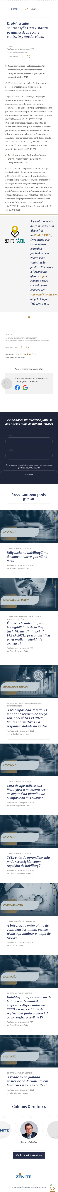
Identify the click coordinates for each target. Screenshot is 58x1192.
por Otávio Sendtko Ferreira (17, 1093)
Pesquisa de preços (25, 341)
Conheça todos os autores (29, 1155)
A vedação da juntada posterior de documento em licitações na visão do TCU (27, 1081)
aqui (42, 276)
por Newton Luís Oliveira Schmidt (19, 734)
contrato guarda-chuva (15, 338)
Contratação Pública (15, 548)
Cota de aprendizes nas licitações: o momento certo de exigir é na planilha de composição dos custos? (27, 792)
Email (11, 450)
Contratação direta (15, 616)
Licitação (28, 548)
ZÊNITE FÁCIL (42, 235)
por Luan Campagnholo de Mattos (20, 873)
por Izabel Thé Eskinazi (15, 945)
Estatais (10, 46)
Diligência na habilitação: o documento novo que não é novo (27, 557)
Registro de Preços (14, 706)
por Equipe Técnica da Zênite (17, 52)
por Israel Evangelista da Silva (18, 568)
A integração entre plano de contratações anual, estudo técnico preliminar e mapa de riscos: (29, 931)
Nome (11, 435)
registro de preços (41, 341)
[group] (29, 1130)
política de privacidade (29, 467)
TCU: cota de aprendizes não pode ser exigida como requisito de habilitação (28, 862)
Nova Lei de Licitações (15, 619)
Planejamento (30, 921)
